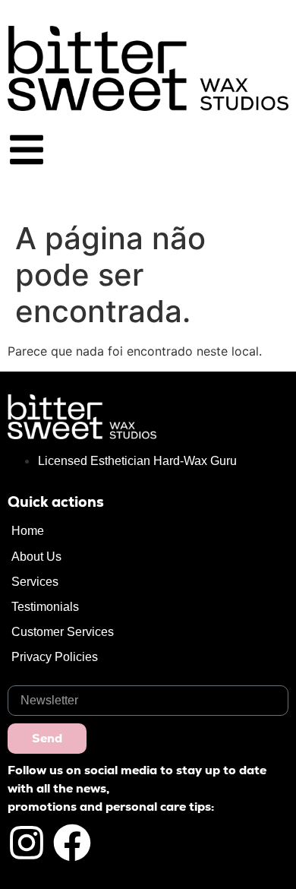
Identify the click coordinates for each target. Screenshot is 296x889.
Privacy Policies (54, 656)
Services (34, 581)
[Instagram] (27, 843)
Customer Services (62, 631)
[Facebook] (72, 843)
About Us (36, 556)
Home (27, 530)
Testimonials (45, 606)
